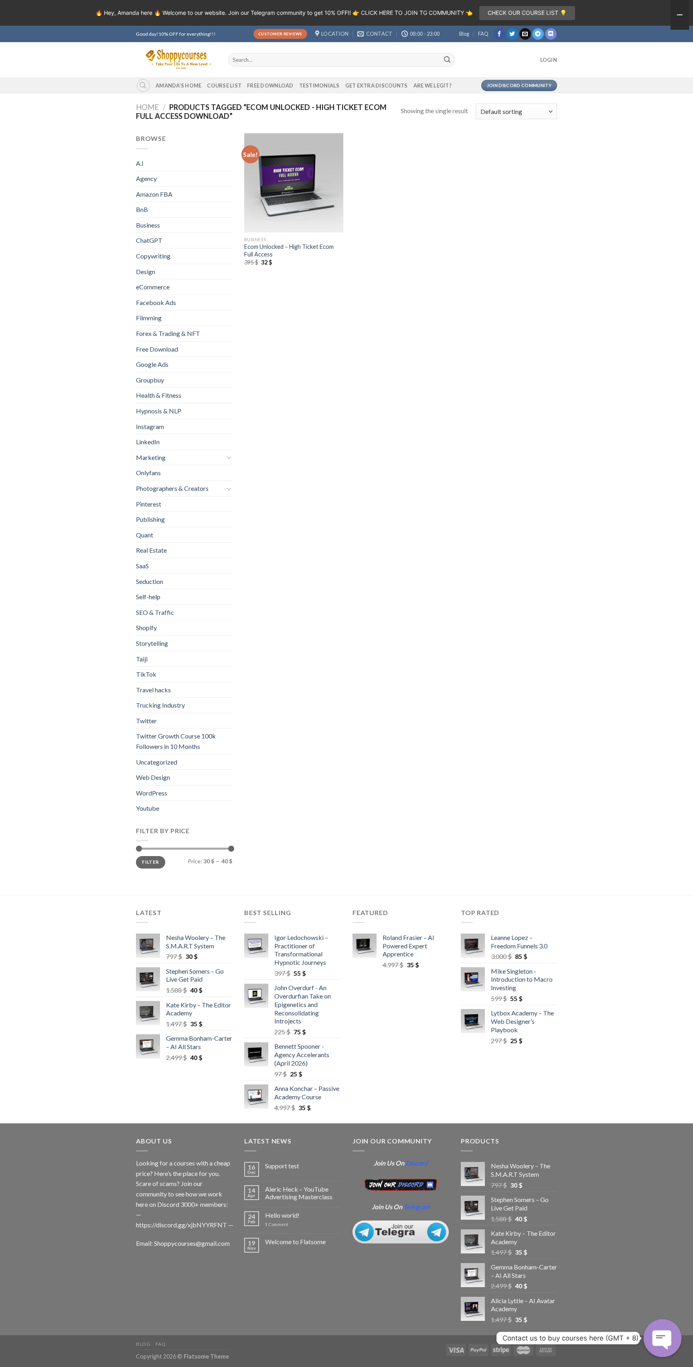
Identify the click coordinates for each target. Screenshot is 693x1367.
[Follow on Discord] (551, 34)
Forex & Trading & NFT (168, 333)
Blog (464, 34)
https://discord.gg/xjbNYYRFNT (181, 1225)
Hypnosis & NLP (158, 411)
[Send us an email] (525, 34)
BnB (142, 209)
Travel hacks (153, 690)
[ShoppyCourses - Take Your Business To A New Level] (176, 59)
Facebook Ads (156, 302)
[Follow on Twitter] (512, 34)
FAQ (483, 34)
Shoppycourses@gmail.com (192, 1243)
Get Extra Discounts (376, 85)
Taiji (142, 659)
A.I (140, 163)
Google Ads (152, 364)
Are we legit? (432, 85)
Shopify (146, 627)
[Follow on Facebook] (499, 34)
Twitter (146, 720)
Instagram (150, 426)
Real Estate (151, 550)
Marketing (151, 457)
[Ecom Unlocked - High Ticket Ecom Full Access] (293, 182)
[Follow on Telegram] (538, 34)
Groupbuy (150, 380)
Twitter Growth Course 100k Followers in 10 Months (176, 741)
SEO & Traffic (155, 612)
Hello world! (282, 1215)
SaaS (142, 566)
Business (148, 225)
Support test (282, 1166)
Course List (224, 85)
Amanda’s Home (178, 85)
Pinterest (148, 504)
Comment (276, 1224)
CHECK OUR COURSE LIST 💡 (527, 12)
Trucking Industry (160, 705)
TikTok (146, 674)
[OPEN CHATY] (662, 1338)
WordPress (151, 793)
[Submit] (447, 60)
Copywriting (153, 256)
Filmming (149, 317)
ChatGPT (149, 240)
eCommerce (153, 287)
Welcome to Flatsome (295, 1241)
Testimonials (319, 85)
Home (147, 107)
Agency (146, 178)
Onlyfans (148, 472)
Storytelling (152, 643)
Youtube (147, 808)
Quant (144, 535)
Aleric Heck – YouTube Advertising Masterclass (298, 1192)
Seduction (149, 581)
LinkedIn (148, 441)
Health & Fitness (158, 395)
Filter (150, 862)
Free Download (270, 85)
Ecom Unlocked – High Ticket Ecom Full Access (289, 250)
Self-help (148, 596)
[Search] (143, 85)
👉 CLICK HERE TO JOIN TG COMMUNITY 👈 (412, 12)
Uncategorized (156, 762)
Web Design (153, 777)
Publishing (150, 519)
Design (145, 271)
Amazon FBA (154, 194)
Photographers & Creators (172, 488)
